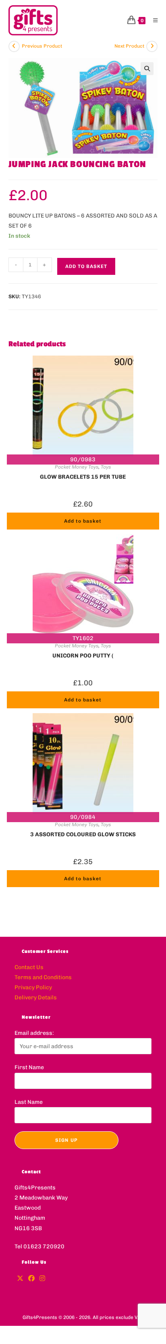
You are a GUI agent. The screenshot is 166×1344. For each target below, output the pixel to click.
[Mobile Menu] (152, 20)
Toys (106, 467)
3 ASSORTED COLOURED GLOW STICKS (83, 834)
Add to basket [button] (83, 521)
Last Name (29, 1102)
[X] (20, 1279)
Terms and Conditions (43, 977)
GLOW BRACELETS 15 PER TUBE (83, 476)
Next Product (129, 46)
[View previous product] (14, 46)
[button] (147, 68)
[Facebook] (31, 1279)
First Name (29, 1067)
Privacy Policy (33, 987)
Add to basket (86, 266)
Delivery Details (36, 997)
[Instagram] (42, 1279)
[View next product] (152, 46)
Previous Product (42, 46)
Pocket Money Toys (76, 467)
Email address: (34, 1033)
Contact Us (29, 967)
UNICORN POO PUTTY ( (82, 655)
